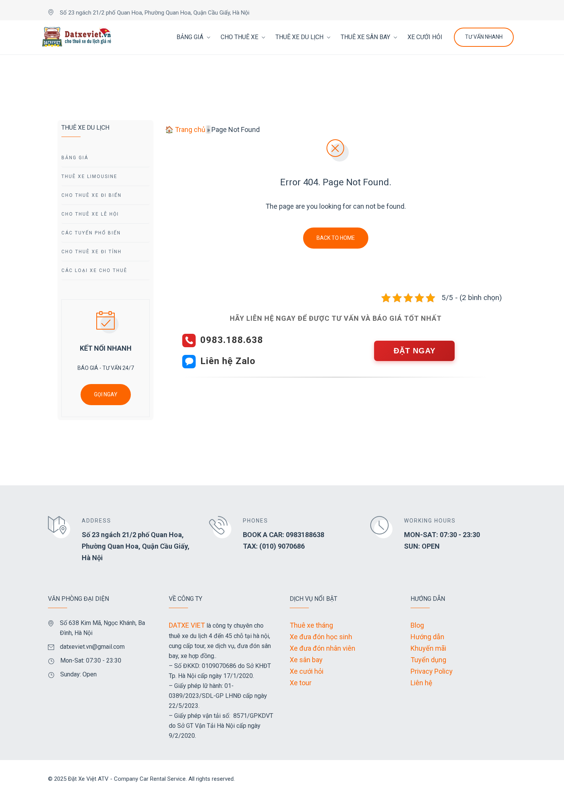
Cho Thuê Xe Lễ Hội (90, 214)
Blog (417, 625)
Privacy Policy (432, 671)
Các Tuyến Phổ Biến (91, 233)
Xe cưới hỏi (306, 671)
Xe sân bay (306, 660)
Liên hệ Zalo (228, 361)
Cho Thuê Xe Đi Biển (91, 195)
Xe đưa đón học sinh (321, 637)
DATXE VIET (187, 625)
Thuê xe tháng (311, 625)
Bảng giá (74, 157)
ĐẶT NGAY (414, 350)
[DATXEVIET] (76, 37)
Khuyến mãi (428, 648)
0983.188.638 (231, 340)
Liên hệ (421, 683)
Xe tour (301, 683)
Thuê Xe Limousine (89, 176)
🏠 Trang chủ (185, 129)
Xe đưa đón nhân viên (322, 648)
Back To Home (336, 238)
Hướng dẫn (427, 637)
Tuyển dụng (428, 660)
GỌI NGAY (105, 394)
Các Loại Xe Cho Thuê (94, 270)
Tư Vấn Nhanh (484, 37)
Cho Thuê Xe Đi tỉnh (91, 251)
